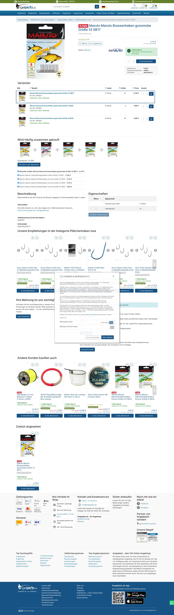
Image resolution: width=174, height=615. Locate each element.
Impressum (63, 318)
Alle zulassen (107, 337)
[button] (111, 322)
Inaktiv (112, 327)
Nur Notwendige (93, 337)
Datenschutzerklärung (91, 314)
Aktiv (111, 322)
